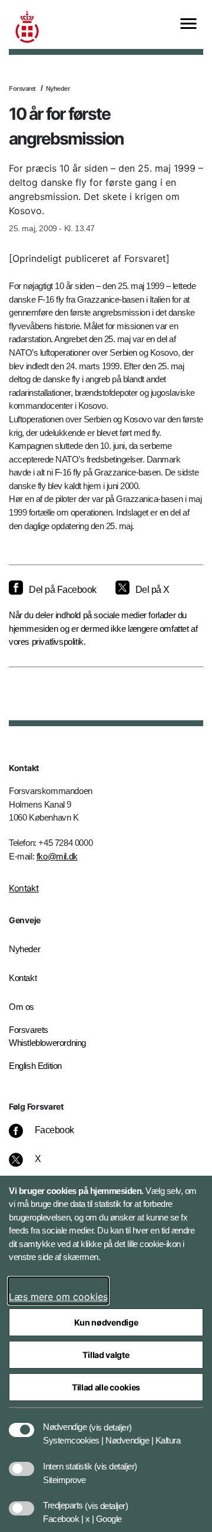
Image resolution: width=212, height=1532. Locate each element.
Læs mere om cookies (58, 1297)
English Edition (35, 1066)
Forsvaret (22, 88)
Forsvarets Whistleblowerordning (47, 1036)
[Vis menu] (188, 24)
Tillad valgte (105, 1355)
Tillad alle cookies (106, 1387)
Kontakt (23, 888)
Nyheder (58, 88)
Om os (21, 1007)
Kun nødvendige (106, 1322)
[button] (110, 1421)
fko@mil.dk (57, 856)
